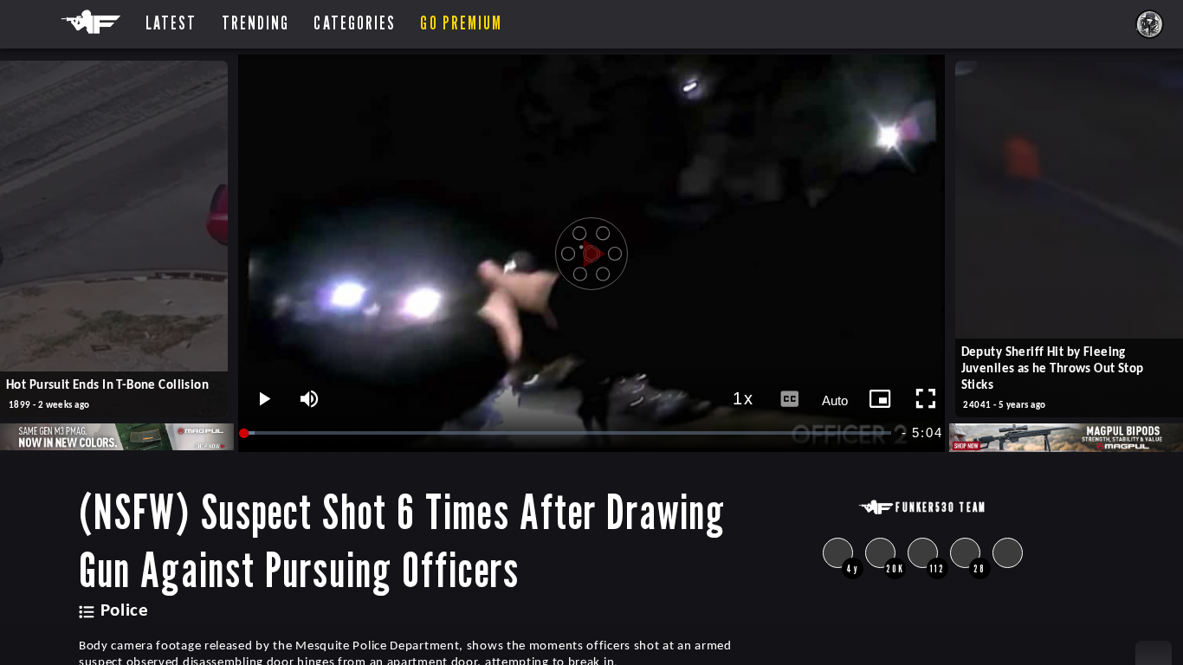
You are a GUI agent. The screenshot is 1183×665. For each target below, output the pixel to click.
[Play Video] (591, 253)
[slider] (569, 433)
